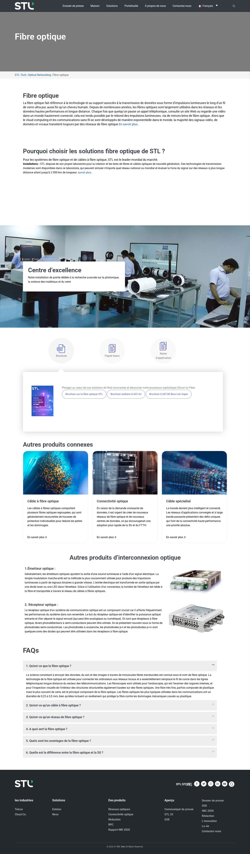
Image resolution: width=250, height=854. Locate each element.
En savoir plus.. (129, 124)
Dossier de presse (73, 6)
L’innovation (209, 821)
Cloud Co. (21, 814)
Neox (55, 814)
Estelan (56, 809)
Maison (94, 6)
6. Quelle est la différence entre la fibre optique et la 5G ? (64, 752)
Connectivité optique (120, 814)
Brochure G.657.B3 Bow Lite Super (168, 394)
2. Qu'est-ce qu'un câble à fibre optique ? (53, 705)
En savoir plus (35, 537)
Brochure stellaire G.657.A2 (126, 394)
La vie (205, 826)
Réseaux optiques (119, 809)
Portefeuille (131, 6)
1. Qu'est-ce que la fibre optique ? (48, 666)
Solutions (112, 6)
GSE (167, 819)
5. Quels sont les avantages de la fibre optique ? (58, 741)
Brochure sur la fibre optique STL (84, 394)
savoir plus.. (85, 172)
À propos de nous (155, 6)
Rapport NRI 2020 (119, 829)
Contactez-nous (182, 6)
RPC (110, 824)
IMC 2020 (208, 810)
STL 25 (168, 814)
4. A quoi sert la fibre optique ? (46, 729)
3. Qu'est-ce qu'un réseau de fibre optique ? (55, 717)
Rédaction (114, 819)
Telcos (19, 809)
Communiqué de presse (179, 809)
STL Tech (121, 846)
